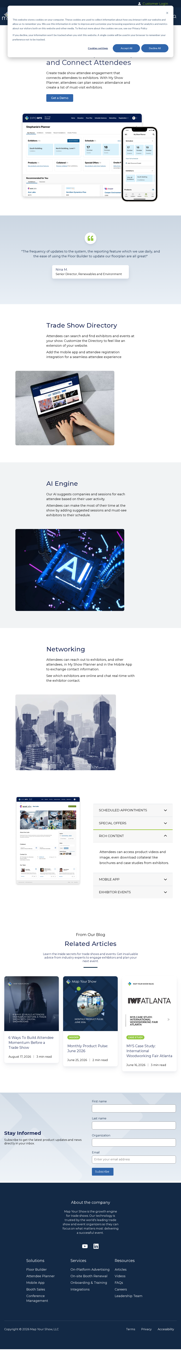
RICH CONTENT (111, 833)
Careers (121, 1289)
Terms (130, 1329)
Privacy (146, 1329)
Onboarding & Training (89, 1283)
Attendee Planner (40, 1276)
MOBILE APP (109, 846)
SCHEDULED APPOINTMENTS (123, 808)
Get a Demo (59, 98)
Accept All (126, 48)
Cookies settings (98, 48)
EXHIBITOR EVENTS (115, 895)
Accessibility (166, 1329)
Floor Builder (36, 1270)
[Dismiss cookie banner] (167, 13)
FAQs (119, 1283)
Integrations (80, 1289)
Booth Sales (35, 1289)
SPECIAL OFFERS (112, 821)
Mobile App (35, 1283)
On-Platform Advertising (90, 1270)
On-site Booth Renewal (89, 1276)
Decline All (155, 48)
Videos (120, 1276)
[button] (175, 16)
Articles (121, 1270)
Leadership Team (128, 1296)
